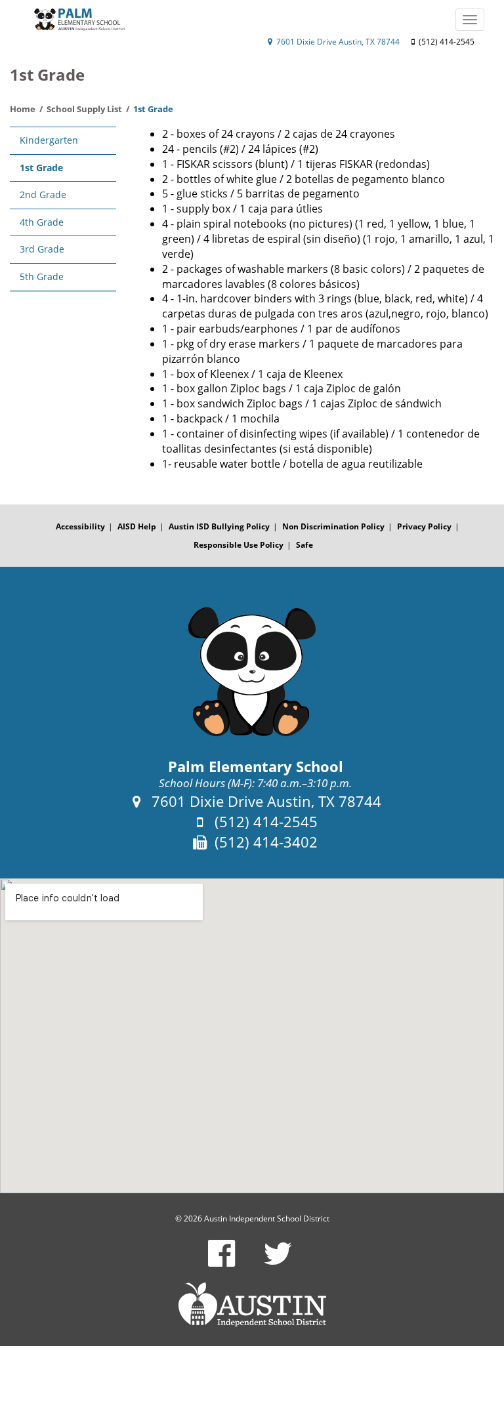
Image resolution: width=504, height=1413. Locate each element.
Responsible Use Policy (239, 544)
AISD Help (136, 526)
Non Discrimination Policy (333, 526)
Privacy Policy (424, 526)
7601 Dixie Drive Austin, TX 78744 (337, 41)
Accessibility (80, 526)
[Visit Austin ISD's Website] (252, 1304)
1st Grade (41, 167)
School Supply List (84, 109)
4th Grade (42, 222)
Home (22, 109)
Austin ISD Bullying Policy (219, 526)
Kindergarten (49, 140)
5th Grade (42, 276)
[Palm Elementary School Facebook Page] (221, 1261)
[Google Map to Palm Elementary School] (252, 1035)
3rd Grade (42, 249)
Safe (304, 544)
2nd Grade (43, 194)
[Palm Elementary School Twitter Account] (278, 1261)
